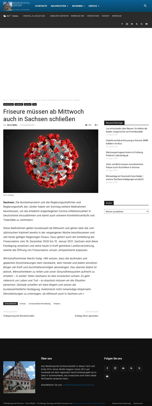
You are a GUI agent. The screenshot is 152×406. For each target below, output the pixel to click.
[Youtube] (146, 24)
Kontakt (105, 16)
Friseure (57, 303)
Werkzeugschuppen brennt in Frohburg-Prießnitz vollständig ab (125, 154)
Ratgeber (77, 5)
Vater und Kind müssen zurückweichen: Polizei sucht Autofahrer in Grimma (125, 166)
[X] (141, 24)
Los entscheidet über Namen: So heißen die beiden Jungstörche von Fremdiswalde (126, 130)
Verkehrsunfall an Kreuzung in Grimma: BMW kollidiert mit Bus (127, 142)
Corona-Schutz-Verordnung (39, 303)
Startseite (41, 5)
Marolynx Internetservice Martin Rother (89, 403)
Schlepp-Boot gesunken (86, 316)
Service (93, 5)
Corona (23, 303)
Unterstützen (93, 16)
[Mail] (132, 24)
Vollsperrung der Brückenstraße (18, 316)
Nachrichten (58, 5)
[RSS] (136, 24)
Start (5, 100)
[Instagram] (127, 24)
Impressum (116, 16)
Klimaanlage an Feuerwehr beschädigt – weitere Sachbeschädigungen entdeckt (125, 177)
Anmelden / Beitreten (59, 16)
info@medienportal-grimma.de (78, 384)
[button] (145, 6)
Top (34, 104)
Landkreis (27, 100)
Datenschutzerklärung (121, 403)
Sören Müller (12, 125)
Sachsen (28, 104)
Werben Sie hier (77, 16)
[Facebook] (122, 24)
